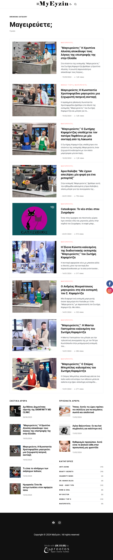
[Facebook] (53, 522)
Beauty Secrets (66, 471)
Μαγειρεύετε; (67, 43)
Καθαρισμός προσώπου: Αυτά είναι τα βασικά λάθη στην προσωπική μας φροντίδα (87, 445)
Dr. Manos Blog (66, 481)
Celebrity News (66, 476)
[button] (37, 4)
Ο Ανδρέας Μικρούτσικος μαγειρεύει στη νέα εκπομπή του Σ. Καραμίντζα (79, 290)
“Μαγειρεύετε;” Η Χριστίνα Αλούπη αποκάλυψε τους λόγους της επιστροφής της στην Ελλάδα (78, 53)
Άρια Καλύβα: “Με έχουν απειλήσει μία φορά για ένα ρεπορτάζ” (78, 174)
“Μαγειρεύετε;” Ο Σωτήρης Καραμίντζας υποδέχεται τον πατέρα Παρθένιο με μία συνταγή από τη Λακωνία (79, 134)
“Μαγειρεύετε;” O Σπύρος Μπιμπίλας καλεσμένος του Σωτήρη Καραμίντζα (78, 367)
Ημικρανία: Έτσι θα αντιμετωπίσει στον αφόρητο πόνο (38, 487)
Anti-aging (64, 467)
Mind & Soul (64, 490)
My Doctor (64, 494)
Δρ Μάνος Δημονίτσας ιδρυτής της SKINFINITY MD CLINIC (37, 410)
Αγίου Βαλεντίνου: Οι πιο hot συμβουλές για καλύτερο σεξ (87, 427)
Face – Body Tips (66, 485)
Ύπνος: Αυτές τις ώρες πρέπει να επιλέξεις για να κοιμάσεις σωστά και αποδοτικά (87, 410)
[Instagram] (59, 522)
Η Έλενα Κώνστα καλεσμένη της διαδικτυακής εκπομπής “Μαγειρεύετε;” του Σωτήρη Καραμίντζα (78, 252)
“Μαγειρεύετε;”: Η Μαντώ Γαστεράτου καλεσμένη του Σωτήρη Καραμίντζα (78, 329)
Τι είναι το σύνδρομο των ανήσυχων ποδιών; (35, 469)
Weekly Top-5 (67, 85)
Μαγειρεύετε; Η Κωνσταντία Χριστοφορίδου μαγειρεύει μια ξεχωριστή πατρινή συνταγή (80, 93)
